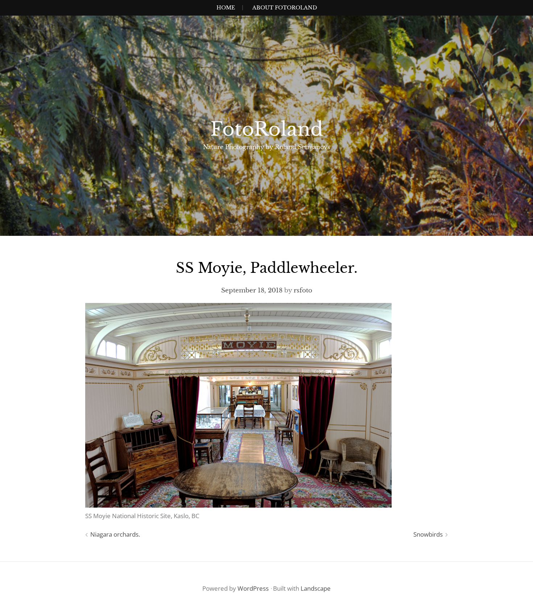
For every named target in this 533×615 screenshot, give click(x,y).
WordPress (253, 588)
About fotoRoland (284, 7)
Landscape (316, 588)
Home (225, 7)
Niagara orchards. (115, 534)
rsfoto (303, 290)
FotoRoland (266, 129)
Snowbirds (428, 534)
